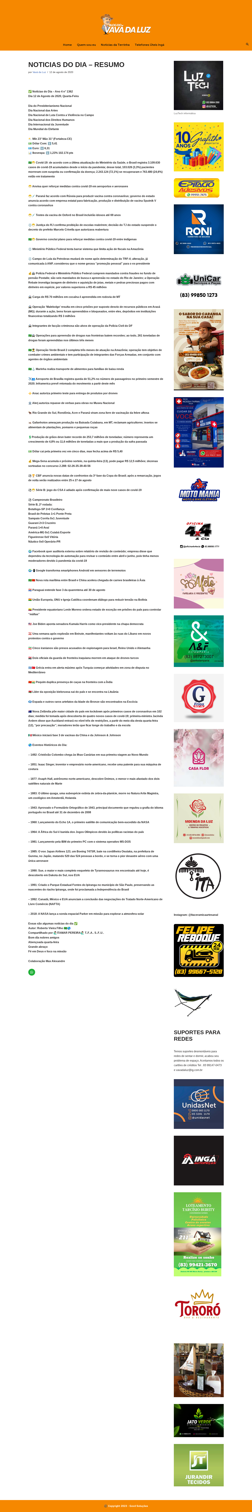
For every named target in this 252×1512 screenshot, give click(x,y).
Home (67, 44)
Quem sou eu (86, 44)
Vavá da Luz (39, 72)
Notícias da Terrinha (115, 44)
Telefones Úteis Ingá (149, 44)
